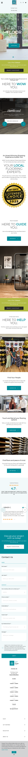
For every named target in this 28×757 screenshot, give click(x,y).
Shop (4, 718)
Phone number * (5, 597)
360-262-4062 (14, 10)
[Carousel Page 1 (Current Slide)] (13, 57)
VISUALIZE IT (13, 238)
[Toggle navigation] (2, 3)
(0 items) (25, 2)
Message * (4, 631)
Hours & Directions (14, 674)
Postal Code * (5, 614)
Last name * (4, 575)
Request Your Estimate (13, 70)
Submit (14, 655)
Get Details (13, 470)
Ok (14, 752)
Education (6, 730)
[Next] (24, 39)
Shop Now (14, 45)
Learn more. (5, 749)
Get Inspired (6, 724)
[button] (21, 2)
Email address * (5, 605)
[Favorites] (23, 2)
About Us (5, 736)
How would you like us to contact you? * (11, 588)
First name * (4, 566)
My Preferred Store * (6, 623)
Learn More (12, 430)
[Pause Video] (25, 57)
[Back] (3, 39)
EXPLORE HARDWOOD (12, 121)
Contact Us (13, 388)
